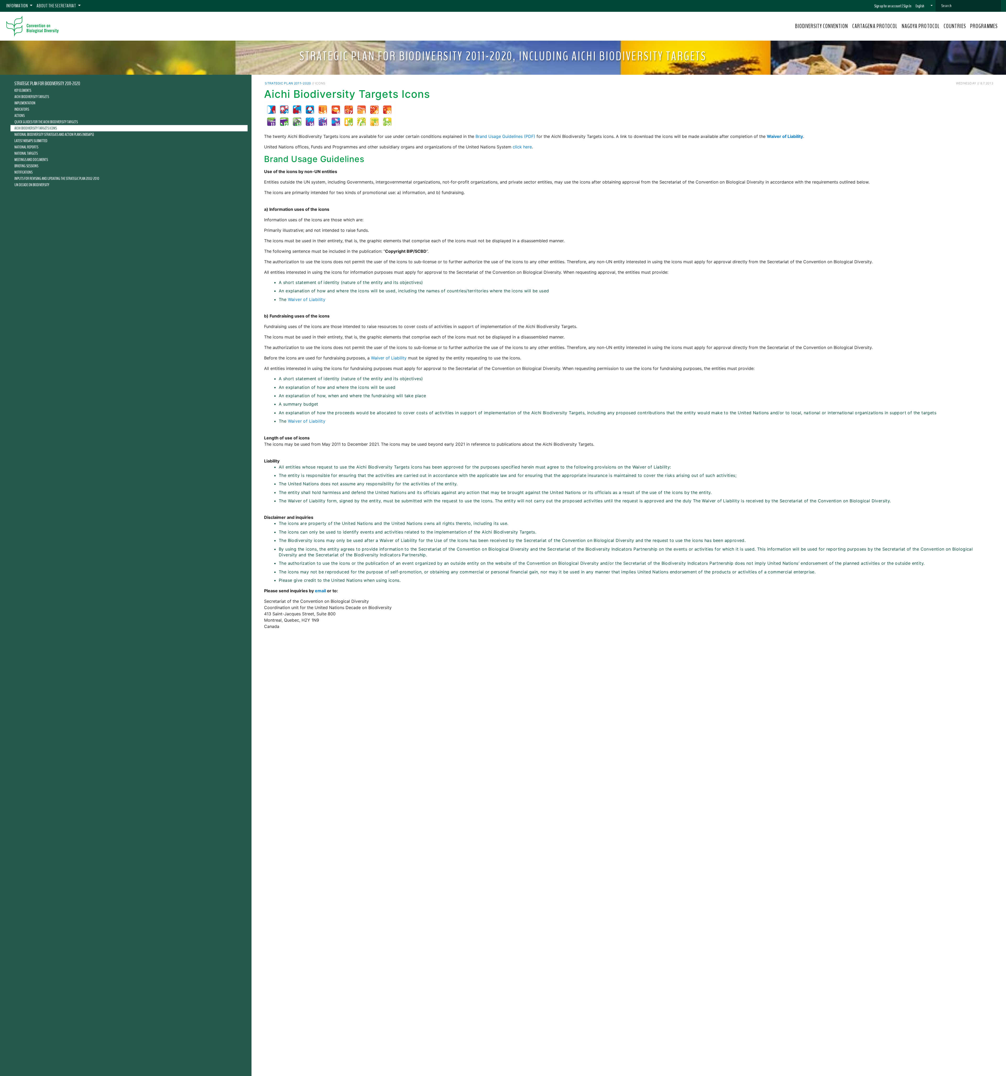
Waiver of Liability (307, 299)
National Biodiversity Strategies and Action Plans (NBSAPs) (54, 134)
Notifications (23, 172)
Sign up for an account (887, 6)
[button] (924, 6)
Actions (19, 116)
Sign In (907, 6)
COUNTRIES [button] (955, 26)
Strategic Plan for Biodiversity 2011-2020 (47, 83)
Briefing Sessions (26, 166)
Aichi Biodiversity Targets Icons (35, 128)
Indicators (21, 109)
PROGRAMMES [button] (984, 26)
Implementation (24, 103)
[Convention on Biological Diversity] (32, 26)
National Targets (26, 153)
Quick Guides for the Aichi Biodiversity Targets (46, 122)
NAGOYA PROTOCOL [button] (921, 26)
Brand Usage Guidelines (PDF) (505, 136)
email (320, 590)
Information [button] (17, 6)
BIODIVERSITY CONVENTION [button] (821, 26)
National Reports (26, 147)
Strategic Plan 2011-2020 (288, 83)
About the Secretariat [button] (57, 6)
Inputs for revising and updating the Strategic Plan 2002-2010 (56, 178)
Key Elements (22, 90)
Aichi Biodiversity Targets (31, 97)
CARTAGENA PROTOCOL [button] (875, 26)
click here (522, 146)
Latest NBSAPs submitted (30, 141)
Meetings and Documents (31, 160)
